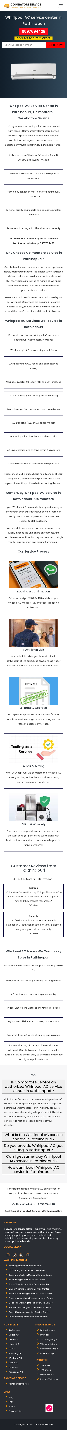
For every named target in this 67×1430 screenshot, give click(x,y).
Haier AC (13, 1367)
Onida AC (13, 1362)
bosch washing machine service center (29, 1284)
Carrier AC (14, 1339)
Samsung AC (15, 1353)
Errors (12, 1406)
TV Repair (45, 1365)
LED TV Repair (47, 1374)
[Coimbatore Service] (23, 5)
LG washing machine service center (27, 1270)
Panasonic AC (16, 1371)
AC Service (14, 1330)
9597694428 (33, 31)
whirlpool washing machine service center (31, 1293)
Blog (11, 1397)
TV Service (45, 1369)
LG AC (11, 1348)
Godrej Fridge (47, 1353)
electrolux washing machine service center (31, 1302)
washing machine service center (25, 1265)
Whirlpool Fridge (48, 1344)
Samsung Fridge (48, 1339)
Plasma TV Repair (49, 1379)
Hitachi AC (14, 1344)
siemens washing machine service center (30, 1307)
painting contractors (19, 1383)
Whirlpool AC (15, 1358)
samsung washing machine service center (31, 1274)
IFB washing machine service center (27, 1279)
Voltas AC (14, 1334)
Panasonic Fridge (49, 1348)
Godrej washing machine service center (29, 1312)
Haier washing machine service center (28, 1316)
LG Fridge (45, 1334)
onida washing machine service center (29, 1288)
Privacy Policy (15, 1411)
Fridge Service (47, 1330)
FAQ (11, 1401)
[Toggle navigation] (60, 5)
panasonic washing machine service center (31, 1298)
